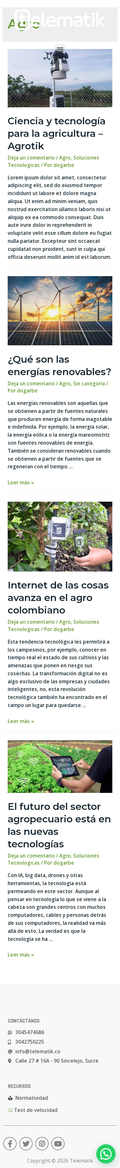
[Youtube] (58, 1143)
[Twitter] (26, 1143)
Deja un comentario (31, 157)
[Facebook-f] (10, 1143)
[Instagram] (42, 1143)
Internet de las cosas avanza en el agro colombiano (58, 597)
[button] (60, 49)
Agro (65, 157)
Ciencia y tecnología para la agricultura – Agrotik (57, 133)
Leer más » (21, 482)
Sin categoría (89, 383)
